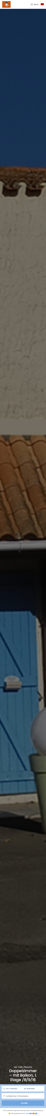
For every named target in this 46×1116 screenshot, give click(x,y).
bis (25, 1089)
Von (7, 1089)
